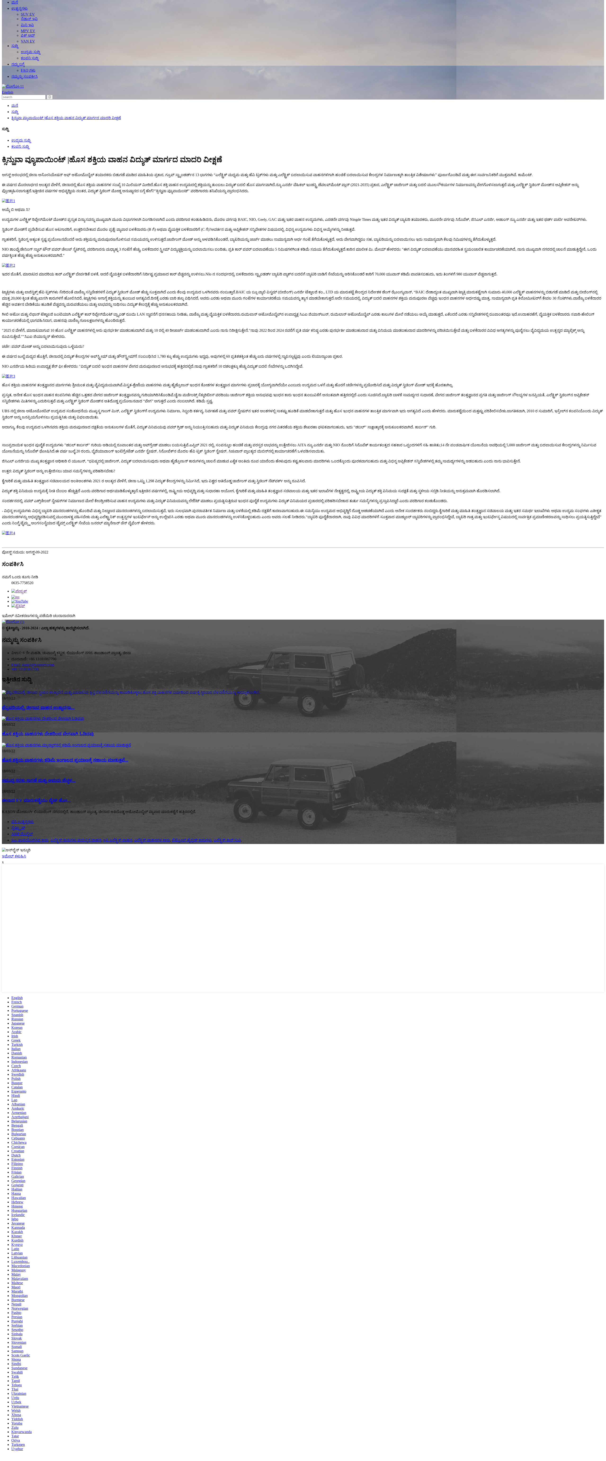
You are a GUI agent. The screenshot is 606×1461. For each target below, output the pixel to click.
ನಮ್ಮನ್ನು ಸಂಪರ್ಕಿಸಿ (24, 76)
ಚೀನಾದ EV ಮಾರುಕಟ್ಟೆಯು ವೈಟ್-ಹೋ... (36, 800)
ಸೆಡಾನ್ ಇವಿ (29, 19)
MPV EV (28, 31)
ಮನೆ (14, 2)
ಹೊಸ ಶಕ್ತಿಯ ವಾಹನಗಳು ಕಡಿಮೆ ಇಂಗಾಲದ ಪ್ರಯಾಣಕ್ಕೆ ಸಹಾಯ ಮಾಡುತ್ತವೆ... (65, 759)
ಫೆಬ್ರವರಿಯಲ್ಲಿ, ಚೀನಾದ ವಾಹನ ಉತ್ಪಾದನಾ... (38, 707)
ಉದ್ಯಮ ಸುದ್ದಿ (30, 52)
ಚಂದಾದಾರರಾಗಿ (64, 616)
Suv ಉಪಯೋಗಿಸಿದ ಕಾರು (30, 840)
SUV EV (28, 14)
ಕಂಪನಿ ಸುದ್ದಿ (29, 58)
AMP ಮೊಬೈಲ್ (22, 834)
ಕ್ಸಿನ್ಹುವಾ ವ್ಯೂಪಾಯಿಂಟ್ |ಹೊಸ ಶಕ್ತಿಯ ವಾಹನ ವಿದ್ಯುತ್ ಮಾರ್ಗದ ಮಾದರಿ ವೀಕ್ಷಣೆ (66, 118)
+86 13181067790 (25, 669)
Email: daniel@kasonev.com (32, 665)
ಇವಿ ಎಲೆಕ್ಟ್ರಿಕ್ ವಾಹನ (117, 840)
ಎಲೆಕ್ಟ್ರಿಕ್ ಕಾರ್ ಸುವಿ (227, 840)
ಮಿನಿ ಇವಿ (27, 25)
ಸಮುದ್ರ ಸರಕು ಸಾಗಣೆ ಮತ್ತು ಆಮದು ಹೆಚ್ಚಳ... (39, 780)
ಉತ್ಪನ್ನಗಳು (19, 8)
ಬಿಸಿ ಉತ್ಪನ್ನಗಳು (22, 822)
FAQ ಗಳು (28, 70)
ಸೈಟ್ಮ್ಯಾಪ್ (18, 828)
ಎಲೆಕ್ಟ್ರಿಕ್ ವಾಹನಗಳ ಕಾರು (152, 840)
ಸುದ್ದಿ (14, 46)
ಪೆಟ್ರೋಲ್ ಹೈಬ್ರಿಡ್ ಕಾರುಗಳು (192, 840)
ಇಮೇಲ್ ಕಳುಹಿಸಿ (14, 856)
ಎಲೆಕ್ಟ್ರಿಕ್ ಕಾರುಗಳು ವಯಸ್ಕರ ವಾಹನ (75, 840)
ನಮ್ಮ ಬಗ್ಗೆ (17, 64)
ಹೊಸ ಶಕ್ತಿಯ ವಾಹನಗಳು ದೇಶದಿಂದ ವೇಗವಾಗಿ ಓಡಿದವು (48, 733)
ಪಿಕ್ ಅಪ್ (28, 35)
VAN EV (28, 41)
